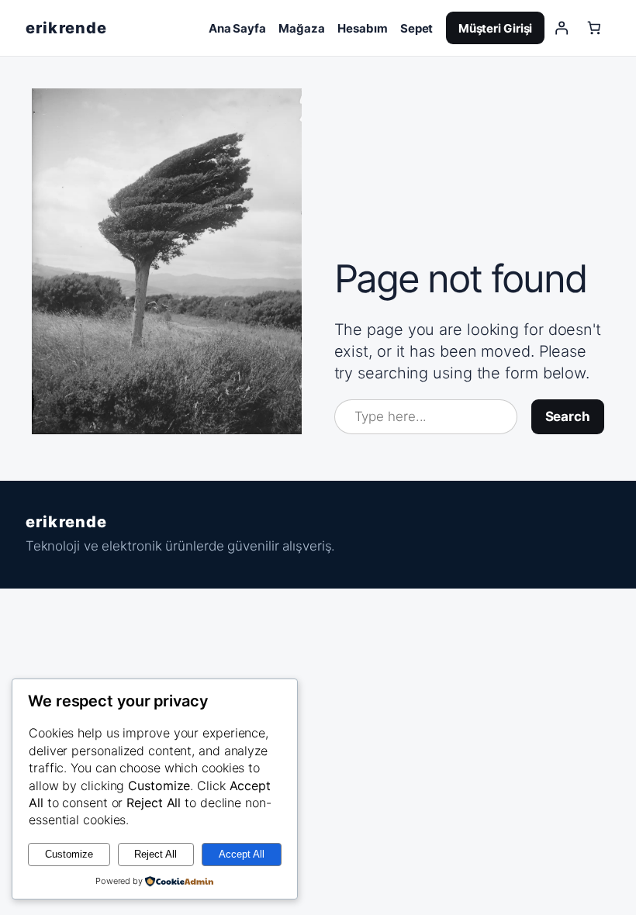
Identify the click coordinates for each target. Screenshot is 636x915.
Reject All (155, 854)
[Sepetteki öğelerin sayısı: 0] (594, 28)
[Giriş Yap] (560, 28)
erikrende (67, 28)
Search (567, 416)
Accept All (241, 854)
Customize (69, 854)
